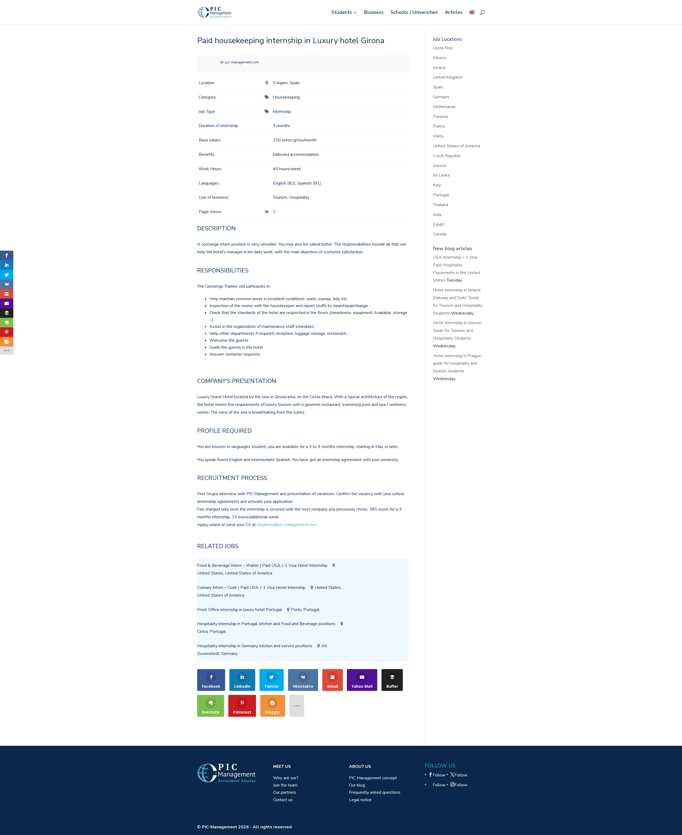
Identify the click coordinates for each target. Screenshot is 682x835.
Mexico (439, 58)
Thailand (440, 205)
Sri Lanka (441, 175)
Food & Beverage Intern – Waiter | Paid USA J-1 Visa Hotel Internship (262, 565)
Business (374, 12)
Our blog (357, 785)
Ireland (439, 68)
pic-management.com (242, 62)
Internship (282, 112)
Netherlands (444, 107)
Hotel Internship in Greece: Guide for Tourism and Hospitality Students (457, 330)
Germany (441, 97)
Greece (439, 166)
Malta (438, 136)
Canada (439, 234)
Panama (440, 117)
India (437, 215)
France (439, 126)
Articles (453, 12)
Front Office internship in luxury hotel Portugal (239, 610)
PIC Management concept (373, 778)
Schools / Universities (414, 12)
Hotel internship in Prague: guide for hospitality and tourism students (457, 363)
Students (341, 12)
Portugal (441, 195)
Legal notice (360, 800)
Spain (438, 87)
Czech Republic (447, 156)
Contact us (283, 800)
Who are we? (285, 778)
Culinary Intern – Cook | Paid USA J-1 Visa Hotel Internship (251, 587)
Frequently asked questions (374, 792)
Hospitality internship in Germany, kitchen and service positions (254, 646)
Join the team (285, 785)
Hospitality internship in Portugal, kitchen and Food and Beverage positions (266, 624)
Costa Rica (442, 48)
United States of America (456, 146)
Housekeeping (286, 97)
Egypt (438, 224)
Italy (437, 185)
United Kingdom (448, 77)
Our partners (284, 792)
